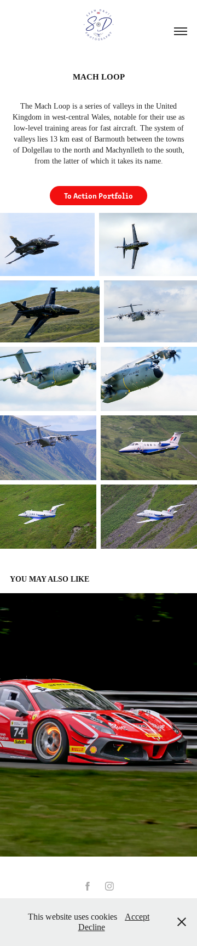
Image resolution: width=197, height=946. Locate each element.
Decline (91, 927)
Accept (137, 916)
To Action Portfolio (98, 195)
